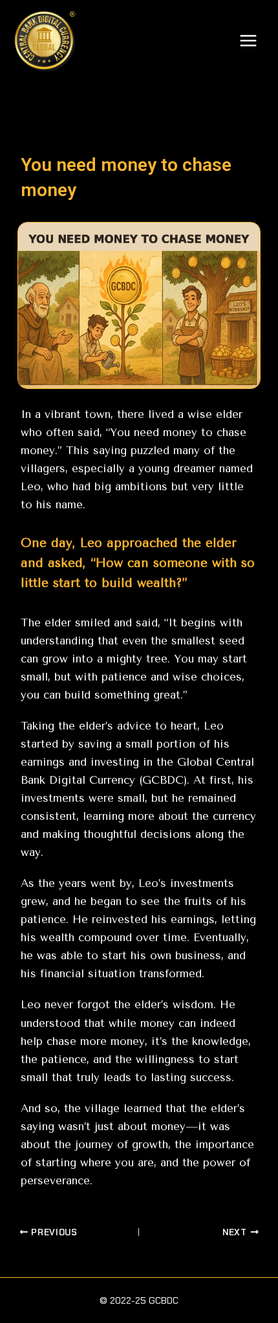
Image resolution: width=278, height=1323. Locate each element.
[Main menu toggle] (248, 40)
